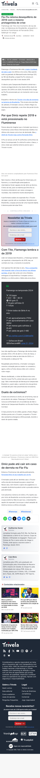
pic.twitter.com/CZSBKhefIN (21, 336)
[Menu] (33, 3)
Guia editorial (7, 691)
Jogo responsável (28, 700)
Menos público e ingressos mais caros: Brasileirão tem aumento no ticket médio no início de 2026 (9, 603)
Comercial (25, 697)
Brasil (8, 9)
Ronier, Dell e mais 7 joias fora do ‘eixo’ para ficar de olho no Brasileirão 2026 (29, 626)
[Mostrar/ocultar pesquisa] (37, 3)
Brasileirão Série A (16, 9)
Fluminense (26, 512)
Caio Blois (12, 557)
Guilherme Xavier (15, 528)
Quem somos (7, 688)
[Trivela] (9, 3)
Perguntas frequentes (10, 700)
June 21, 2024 (27, 343)
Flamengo (13, 512)
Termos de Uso (30, 243)
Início (4, 9)
